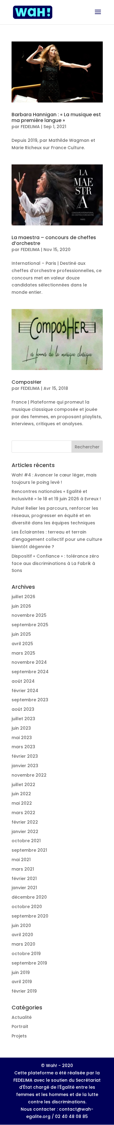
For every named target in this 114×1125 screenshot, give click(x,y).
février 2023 (25, 756)
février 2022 (25, 822)
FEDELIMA (30, 127)
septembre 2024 (30, 672)
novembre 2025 (29, 615)
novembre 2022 (29, 775)
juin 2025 (21, 634)
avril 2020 (22, 935)
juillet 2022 (23, 785)
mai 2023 (22, 738)
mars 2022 (23, 813)
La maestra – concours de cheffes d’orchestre (54, 240)
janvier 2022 (25, 831)
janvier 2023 (25, 766)
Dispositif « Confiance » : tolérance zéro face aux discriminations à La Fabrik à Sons (55, 563)
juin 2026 (21, 606)
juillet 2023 (23, 719)
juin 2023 (21, 728)
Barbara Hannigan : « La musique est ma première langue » (56, 117)
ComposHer (26, 382)
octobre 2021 (26, 841)
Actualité (22, 1017)
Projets (19, 1036)
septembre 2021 (29, 850)
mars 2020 (23, 944)
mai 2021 (21, 860)
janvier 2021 (24, 888)
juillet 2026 (23, 597)
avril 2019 (22, 982)
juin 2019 (21, 972)
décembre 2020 (29, 897)
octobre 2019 (26, 954)
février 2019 (24, 991)
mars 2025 (23, 653)
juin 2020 (21, 925)
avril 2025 (22, 644)
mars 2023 (23, 747)
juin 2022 (21, 794)
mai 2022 (22, 803)
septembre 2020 (30, 916)
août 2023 (23, 709)
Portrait (20, 1026)
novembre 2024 (29, 662)
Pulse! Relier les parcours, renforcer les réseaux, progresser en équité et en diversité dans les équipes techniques (55, 515)
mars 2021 (23, 869)
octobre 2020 (27, 907)
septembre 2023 (30, 700)
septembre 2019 (29, 963)
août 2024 (23, 681)
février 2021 (24, 878)
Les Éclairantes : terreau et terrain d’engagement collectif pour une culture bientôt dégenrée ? (57, 539)
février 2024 (25, 691)
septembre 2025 (30, 625)
